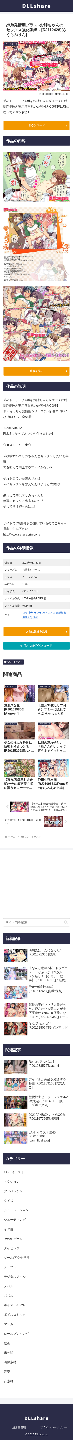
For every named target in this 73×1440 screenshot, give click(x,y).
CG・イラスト (15, 661)
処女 (35, 617)
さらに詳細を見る (36, 631)
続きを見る (36, 370)
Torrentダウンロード (38, 645)
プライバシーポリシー (54, 1427)
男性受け (27, 617)
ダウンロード (36, 125)
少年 (30, 612)
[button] (65, 922)
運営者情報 (19, 1427)
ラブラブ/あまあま (44, 612)
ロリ (24, 612)
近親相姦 (61, 612)
